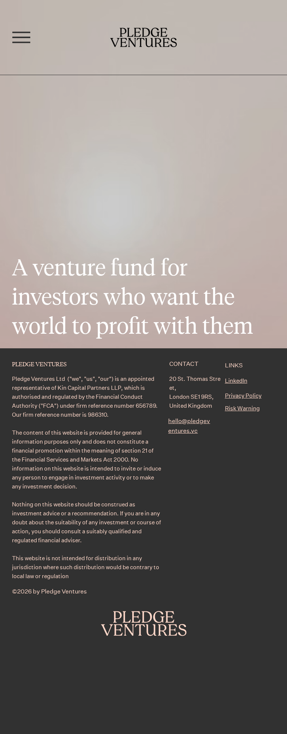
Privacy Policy (243, 395)
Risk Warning (242, 408)
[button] (21, 37)
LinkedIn (236, 380)
